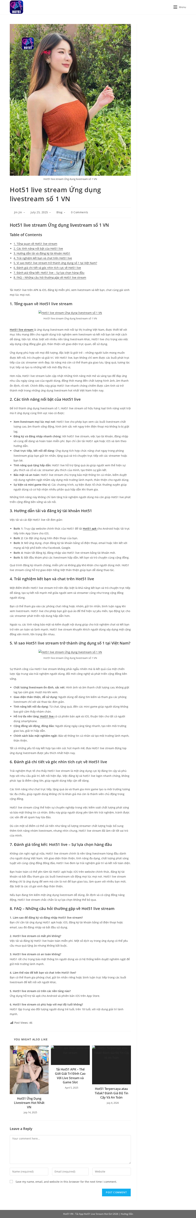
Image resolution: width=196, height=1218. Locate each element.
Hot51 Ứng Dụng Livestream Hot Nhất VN (29, 1102)
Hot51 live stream (22, 329)
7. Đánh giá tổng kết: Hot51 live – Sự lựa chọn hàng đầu (49, 272)
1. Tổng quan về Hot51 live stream (35, 244)
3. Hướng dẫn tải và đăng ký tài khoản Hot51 (42, 253)
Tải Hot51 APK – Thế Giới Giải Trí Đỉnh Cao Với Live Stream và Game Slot (70, 1075)
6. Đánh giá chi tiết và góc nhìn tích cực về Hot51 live (47, 267)
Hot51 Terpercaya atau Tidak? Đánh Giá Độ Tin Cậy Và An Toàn (111, 1093)
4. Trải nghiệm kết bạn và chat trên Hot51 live (43, 258)
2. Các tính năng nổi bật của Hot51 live (38, 248)
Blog (59, 212)
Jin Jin (18, 212)
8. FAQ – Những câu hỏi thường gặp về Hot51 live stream (50, 277)
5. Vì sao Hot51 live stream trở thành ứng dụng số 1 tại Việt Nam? (55, 263)
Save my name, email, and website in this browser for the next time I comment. (66, 1181)
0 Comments (79, 212)
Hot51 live (46, 716)
